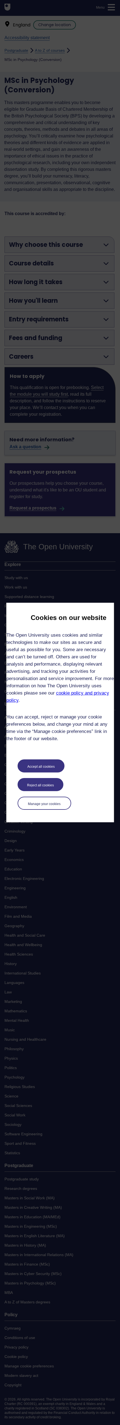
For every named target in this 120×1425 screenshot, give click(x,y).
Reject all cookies (40, 785)
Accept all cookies (41, 767)
